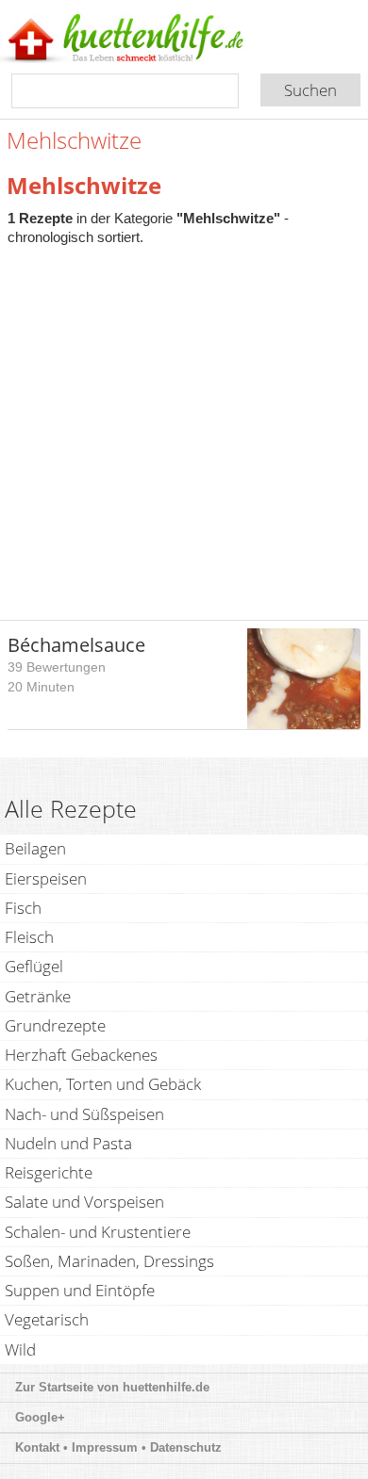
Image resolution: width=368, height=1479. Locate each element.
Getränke (38, 996)
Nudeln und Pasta (68, 1143)
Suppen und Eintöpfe (80, 1290)
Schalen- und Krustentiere (98, 1232)
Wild (20, 1349)
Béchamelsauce (76, 645)
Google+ (40, 1417)
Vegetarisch (47, 1319)
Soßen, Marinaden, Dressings (109, 1261)
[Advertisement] (184, 423)
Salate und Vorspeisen (84, 1201)
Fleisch (29, 937)
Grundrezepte (55, 1025)
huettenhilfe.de (166, 1387)
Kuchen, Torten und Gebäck (103, 1084)
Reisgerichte (48, 1172)
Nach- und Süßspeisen (84, 1114)
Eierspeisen (46, 878)
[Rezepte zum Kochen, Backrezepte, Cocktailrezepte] (154, 39)
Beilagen (35, 848)
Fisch (23, 907)
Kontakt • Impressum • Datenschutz (120, 1447)
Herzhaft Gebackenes (81, 1054)
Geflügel (34, 966)
